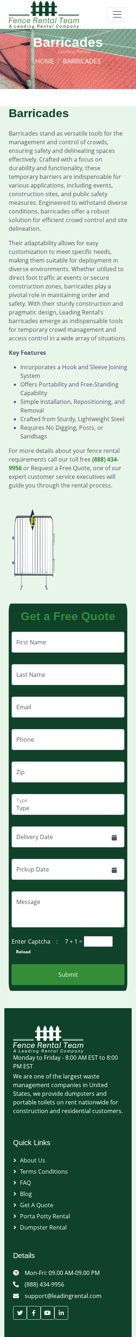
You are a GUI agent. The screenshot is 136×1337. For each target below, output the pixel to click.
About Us (32, 1160)
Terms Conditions (44, 1171)
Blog (26, 1194)
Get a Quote (36, 1205)
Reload (21, 952)
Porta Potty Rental (45, 1216)
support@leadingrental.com (63, 1296)
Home (44, 61)
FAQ (25, 1183)
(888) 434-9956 (44, 1284)
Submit (68, 975)
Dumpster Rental (43, 1227)
